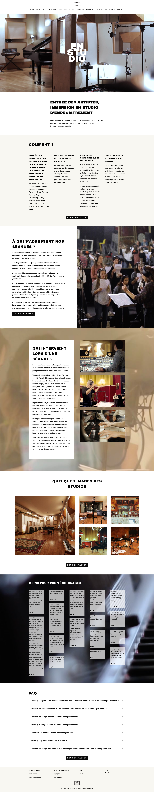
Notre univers (58, 777)
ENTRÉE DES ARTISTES (37, 9)
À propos (57, 773)
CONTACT (120, 9)
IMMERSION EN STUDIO (66, 9)
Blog (81, 770)
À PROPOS (112, 9)
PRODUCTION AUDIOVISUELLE (85, 9)
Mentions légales (88, 788)
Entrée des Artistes (34, 770)
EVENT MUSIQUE (52, 9)
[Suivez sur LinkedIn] (105, 772)
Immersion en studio (35, 777)
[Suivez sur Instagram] (109, 772)
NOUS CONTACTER (77, 217)
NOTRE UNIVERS (102, 9)
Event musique (33, 773)
